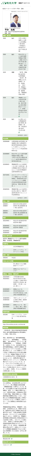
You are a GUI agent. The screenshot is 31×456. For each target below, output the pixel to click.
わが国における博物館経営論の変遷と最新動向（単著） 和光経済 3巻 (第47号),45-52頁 (23, 124)
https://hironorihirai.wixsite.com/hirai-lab (14, 324)
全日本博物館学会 (18, 246)
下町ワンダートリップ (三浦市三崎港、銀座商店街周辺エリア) (20, 299)
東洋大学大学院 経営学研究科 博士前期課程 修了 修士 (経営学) (20, 212)
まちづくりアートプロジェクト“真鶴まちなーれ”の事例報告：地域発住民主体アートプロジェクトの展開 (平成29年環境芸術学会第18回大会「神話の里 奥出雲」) (19, 180)
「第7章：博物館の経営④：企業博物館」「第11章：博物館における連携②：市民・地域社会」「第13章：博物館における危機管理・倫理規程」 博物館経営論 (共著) (23, 83)
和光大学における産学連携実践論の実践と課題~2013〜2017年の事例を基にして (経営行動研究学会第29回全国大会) (19, 157)
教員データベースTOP (9, 8)
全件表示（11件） (23, 135)
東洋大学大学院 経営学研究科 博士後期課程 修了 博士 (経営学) (20, 205)
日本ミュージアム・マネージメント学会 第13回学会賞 (19, 316)
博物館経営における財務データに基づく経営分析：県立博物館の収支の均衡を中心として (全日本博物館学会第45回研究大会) (19, 168)
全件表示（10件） (23, 198)
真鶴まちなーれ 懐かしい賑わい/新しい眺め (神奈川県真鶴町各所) (20, 306)
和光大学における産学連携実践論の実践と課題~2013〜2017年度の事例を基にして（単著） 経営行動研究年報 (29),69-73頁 (23, 62)
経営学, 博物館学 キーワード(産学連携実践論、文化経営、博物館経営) (14, 239)
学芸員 (14, 257)
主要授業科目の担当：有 (10, 377)
